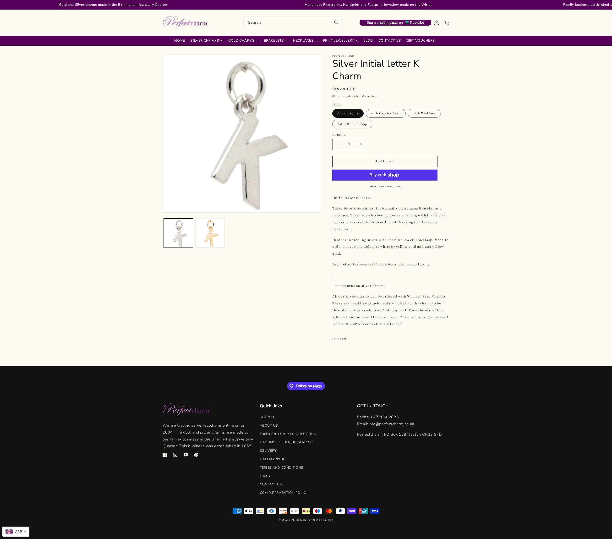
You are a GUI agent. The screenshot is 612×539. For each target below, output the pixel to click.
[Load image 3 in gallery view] (209, 233)
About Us (269, 425)
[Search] (336, 22)
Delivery (268, 450)
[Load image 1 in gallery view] (178, 233)
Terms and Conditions (281, 467)
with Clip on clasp (352, 124)
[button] (447, 22)
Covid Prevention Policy (284, 492)
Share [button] (342, 339)
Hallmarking (273, 459)
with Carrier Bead (386, 113)
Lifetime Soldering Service (286, 442)
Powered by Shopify (320, 519)
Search (267, 417)
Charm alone (348, 113)
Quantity (338, 135)
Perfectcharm (297, 519)
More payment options (385, 186)
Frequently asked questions (288, 434)
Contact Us (271, 484)
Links (265, 476)
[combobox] (292, 22)
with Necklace (424, 113)
